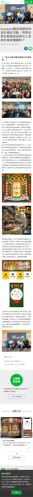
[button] (14, 453)
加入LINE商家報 (16, 397)
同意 (16, 493)
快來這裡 (23, 324)
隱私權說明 (11, 487)
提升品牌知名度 (16, 361)
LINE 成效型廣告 (20, 365)
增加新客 (7, 361)
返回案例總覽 (16, 458)
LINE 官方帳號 (9, 365)
